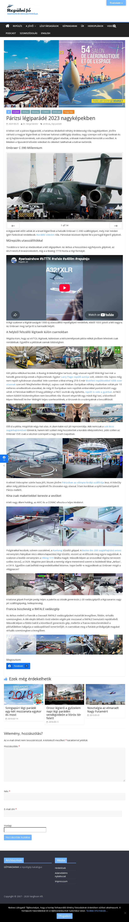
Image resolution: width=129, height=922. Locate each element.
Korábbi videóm (45, 234)
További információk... (97, 910)
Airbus (25, 112)
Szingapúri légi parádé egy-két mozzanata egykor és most (23, 711)
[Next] (115, 225)
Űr (82, 25)
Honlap (8, 825)
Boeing (35, 112)
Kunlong (57, 550)
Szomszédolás (28, 33)
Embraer (57, 112)
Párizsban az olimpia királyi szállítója (82, 482)
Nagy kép (68, 112)
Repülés (17, 25)
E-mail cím (10, 809)
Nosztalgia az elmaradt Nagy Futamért (103, 709)
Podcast (11, 33)
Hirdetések (60, 867)
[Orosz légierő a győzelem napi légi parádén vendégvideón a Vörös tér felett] (64, 686)
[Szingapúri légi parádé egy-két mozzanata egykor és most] (23, 686)
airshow (46, 124)
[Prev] (13, 225)
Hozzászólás (12, 746)
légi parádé (56, 124)
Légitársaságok (49, 25)
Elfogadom (64, 916)
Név (7, 791)
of (64, 225)
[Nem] (125, 912)
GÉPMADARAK (11, 867)
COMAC (45, 112)
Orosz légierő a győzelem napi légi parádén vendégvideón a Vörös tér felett (63, 713)
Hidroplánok (95, 25)
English (45, 33)
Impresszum (61, 881)
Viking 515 (48, 557)
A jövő (30, 25)
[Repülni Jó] (22, 5)
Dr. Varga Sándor (30, 124)
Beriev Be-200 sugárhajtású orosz (101, 550)
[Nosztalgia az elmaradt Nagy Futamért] (105, 686)
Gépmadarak (69, 25)
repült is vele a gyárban (98, 391)
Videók (111, 25)
